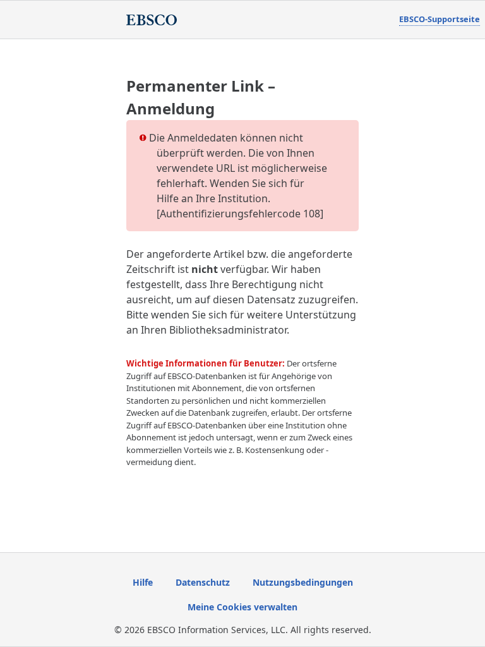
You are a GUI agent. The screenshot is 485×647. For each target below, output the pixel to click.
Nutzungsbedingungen (303, 582)
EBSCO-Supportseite (439, 19)
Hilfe (143, 582)
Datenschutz (203, 582)
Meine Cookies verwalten (242, 607)
